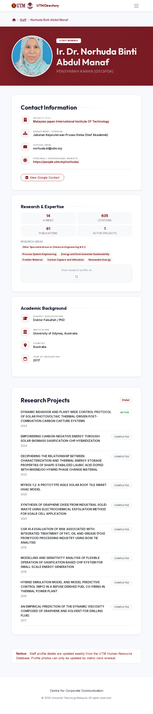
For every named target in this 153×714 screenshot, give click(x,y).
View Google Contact (45, 177)
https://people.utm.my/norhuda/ (56, 162)
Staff (23, 20)
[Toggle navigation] (136, 5)
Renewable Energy (100, 259)
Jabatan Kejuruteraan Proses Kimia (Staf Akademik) (70, 135)
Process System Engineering (39, 254)
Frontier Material (32, 259)
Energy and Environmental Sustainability (85, 254)
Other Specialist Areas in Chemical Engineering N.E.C (54, 247)
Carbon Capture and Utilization (65, 259)
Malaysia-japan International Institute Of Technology (71, 121)
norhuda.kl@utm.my (47, 148)
